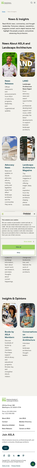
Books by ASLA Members (9, 334)
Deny (18, 252)
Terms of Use (5, 465)
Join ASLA (22, 418)
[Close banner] (34, 214)
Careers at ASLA (24, 428)
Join (5, 448)
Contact (5, 422)
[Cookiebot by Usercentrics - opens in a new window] (23, 214)
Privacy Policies (16, 465)
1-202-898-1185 (9, 413)
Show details (28, 241)
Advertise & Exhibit (8, 425)
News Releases (7, 428)
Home (3, 11)
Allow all (18, 247)
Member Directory (25, 422)
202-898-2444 (11, 411)
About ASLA (6, 418)
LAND (25, 81)
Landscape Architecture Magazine (29, 168)
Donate (21, 425)
